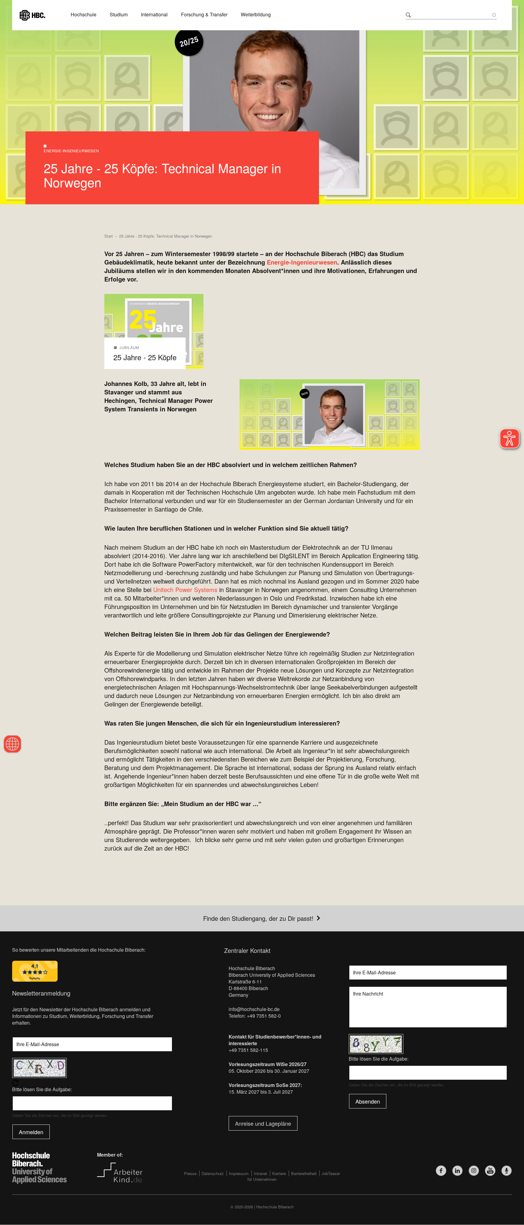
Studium (119, 14)
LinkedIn (457, 1170)
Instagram (474, 1170)
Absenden (367, 1101)
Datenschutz (213, 1173)
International (154, 14)
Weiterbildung (256, 14)
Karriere (279, 1173)
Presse (190, 1173)
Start (108, 236)
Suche (408, 15)
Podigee (506, 1170)
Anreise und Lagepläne (263, 1123)
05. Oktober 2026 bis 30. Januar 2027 (269, 1070)
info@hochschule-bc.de (254, 1009)
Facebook (441, 1170)
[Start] (32, 14)
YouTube (490, 1170)
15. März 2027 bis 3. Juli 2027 (261, 1091)
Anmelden (31, 1132)
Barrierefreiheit (304, 1173)
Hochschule (83, 14)
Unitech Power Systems (185, 589)
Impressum (239, 1173)
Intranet (260, 1173)
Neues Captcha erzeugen (92, 1082)
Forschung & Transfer (204, 14)
